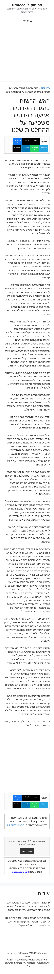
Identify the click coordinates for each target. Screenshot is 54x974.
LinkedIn (26, 147)
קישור (35, 140)
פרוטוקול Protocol (27, 5)
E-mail (27, 140)
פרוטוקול (45, 88)
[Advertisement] (27, 54)
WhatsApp (35, 148)
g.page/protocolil (20, 872)
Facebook (18, 141)
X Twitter (17, 147)
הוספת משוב (27, 851)
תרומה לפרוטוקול (15, 825)
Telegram (44, 147)
